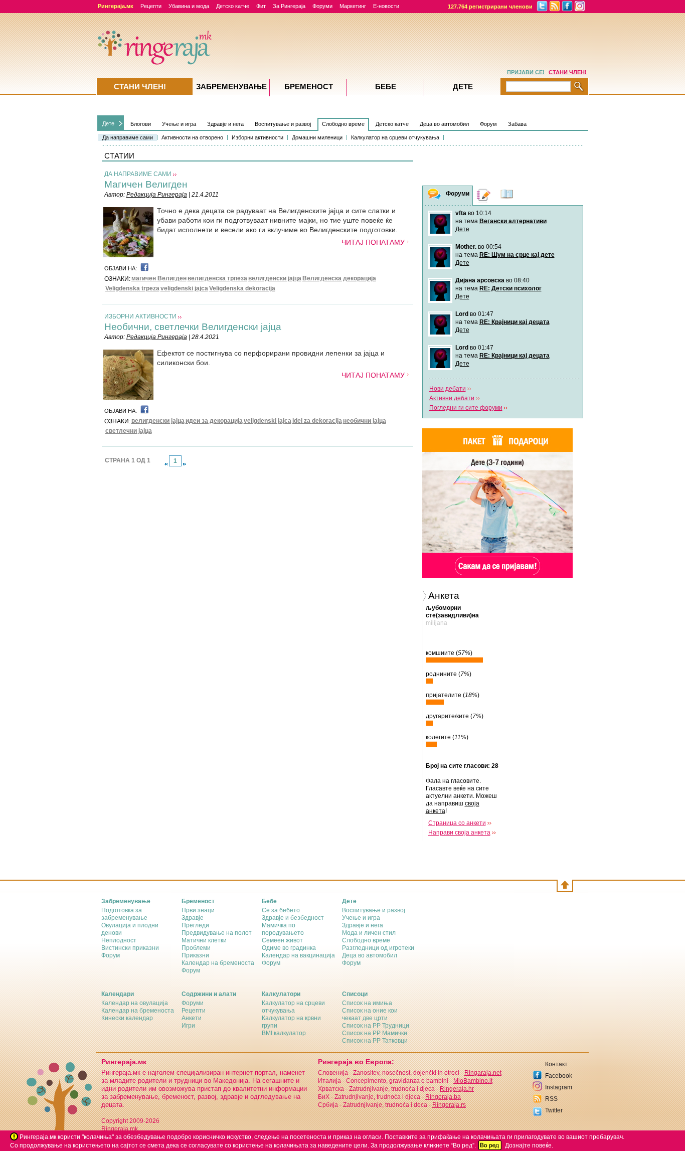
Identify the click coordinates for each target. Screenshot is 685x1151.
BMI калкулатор (284, 1033)
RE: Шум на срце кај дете (517, 254)
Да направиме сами (127, 137)
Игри (188, 1025)
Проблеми (196, 947)
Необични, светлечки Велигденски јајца (192, 326)
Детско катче (232, 6)
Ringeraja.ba (443, 1096)
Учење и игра (179, 124)
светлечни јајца (128, 430)
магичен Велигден (159, 278)
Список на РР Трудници (375, 1025)
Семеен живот (282, 940)
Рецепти (150, 6)
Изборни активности (257, 137)
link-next (184, 464)
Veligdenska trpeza (132, 288)
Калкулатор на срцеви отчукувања (395, 137)
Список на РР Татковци (375, 1040)
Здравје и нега (225, 124)
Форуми (322, 6)
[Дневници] (484, 195)
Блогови (140, 124)
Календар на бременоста (218, 962)
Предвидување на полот (217, 932)
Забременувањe (231, 86)
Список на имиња (367, 1003)
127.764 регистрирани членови (490, 7)
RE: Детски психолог (510, 288)
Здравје (193, 917)
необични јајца (364, 420)
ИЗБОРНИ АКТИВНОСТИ (140, 316)
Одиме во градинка (289, 947)
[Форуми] (434, 196)
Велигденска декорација (339, 278)
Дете (108, 123)
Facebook (558, 1075)
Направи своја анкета (459, 832)
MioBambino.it (472, 1080)
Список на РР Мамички (374, 1033)
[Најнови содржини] (507, 195)
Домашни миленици (317, 137)
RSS (551, 1098)
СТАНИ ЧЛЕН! (568, 72)
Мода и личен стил (369, 932)
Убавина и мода (188, 6)
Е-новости (386, 6)
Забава (517, 124)
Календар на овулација (134, 1003)
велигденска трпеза (217, 278)
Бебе (385, 86)
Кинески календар (127, 1018)
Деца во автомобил (444, 124)
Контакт (556, 1064)
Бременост (308, 86)
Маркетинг (352, 6)
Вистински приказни (130, 947)
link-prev (165, 464)
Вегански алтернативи (513, 221)
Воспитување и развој (283, 124)
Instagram (558, 1087)
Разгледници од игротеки (378, 947)
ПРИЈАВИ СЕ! (526, 72)
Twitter (554, 1110)
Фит (261, 6)
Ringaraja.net (482, 1072)
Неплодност (118, 940)
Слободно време (343, 124)
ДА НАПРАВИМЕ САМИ (138, 174)
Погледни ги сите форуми (465, 407)
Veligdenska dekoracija (242, 288)
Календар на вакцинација (298, 955)
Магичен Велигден (146, 184)
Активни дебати (451, 398)
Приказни (195, 955)
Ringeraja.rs (449, 1104)
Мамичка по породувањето (283, 929)
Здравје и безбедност (293, 917)
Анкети (192, 1018)
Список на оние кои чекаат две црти (370, 1014)
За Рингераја (289, 6)
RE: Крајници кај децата (514, 321)
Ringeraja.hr (457, 1088)
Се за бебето (281, 910)
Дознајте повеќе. (529, 1145)
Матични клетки (204, 940)
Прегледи (195, 925)
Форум (488, 124)
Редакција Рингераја (156, 194)
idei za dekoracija (317, 420)
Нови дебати (447, 388)
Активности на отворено (192, 137)
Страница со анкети (457, 823)
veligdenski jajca (184, 288)
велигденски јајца (274, 278)
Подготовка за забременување (124, 914)
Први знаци (198, 910)
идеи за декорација (214, 420)
